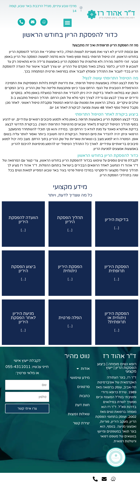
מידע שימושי (80, 378)
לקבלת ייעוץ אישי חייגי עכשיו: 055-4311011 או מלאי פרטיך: (27, 367)
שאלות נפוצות (79, 414)
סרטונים (83, 387)
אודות (85, 369)
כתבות (84, 396)
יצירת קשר (81, 423)
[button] (67, 23)
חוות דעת (82, 405)
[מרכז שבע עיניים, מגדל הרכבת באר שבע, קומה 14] (81, 9)
